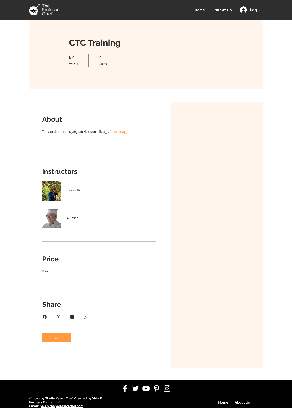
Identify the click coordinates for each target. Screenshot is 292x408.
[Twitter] (135, 388)
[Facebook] (125, 388)
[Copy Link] (85, 317)
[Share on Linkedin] (72, 317)
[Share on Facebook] (44, 317)
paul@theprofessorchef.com (61, 406)
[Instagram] (166, 388)
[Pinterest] (156, 388)
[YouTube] (146, 388)
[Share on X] (58, 317)
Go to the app (118, 132)
